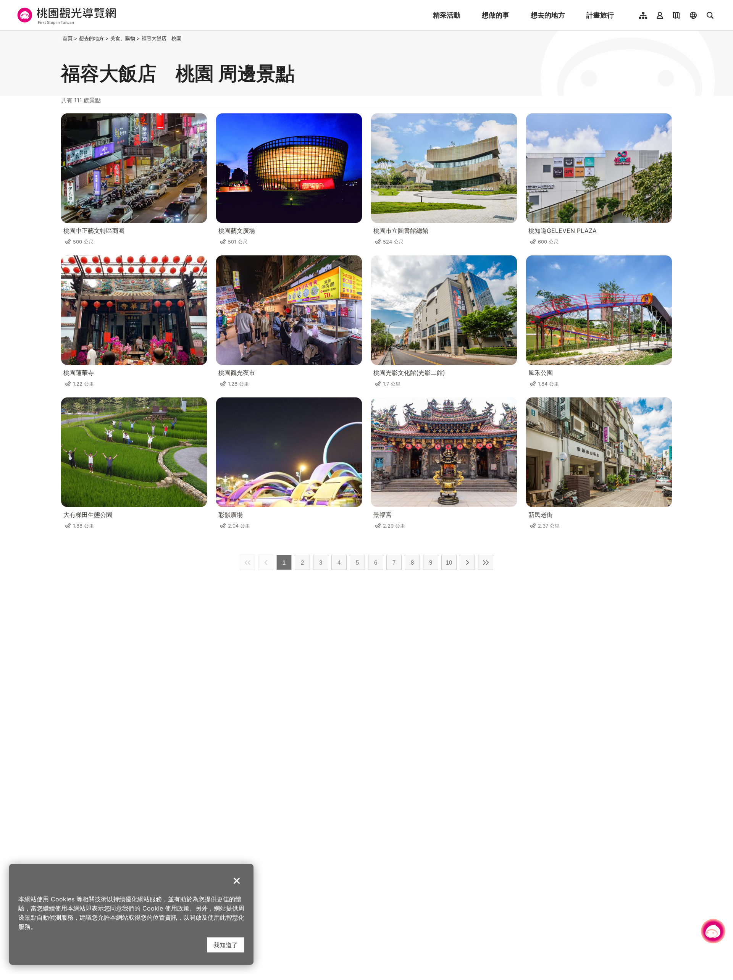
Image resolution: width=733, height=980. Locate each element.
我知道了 (225, 944)
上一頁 (265, 562)
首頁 (68, 38)
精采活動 (446, 15)
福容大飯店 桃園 (161, 38)
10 (449, 562)
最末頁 (485, 562)
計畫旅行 (600, 15)
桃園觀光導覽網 (65, 15)
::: (59, 38)
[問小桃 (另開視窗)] (713, 931)
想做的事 (495, 15)
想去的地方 (548, 15)
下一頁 (467, 562)
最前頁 (247, 562)
